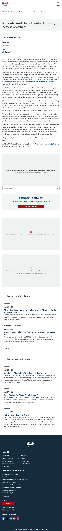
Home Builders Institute (9, 482)
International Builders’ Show (10, 474)
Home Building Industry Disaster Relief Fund (15, 479)
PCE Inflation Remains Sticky (16, 415)
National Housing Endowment (10, 493)
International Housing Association (11, 487)
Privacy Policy (25, 461)
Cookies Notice (25, 464)
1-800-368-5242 (7, 501)
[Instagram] (18, 518)
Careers (23, 458)
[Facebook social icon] (3, 518)
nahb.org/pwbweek (51, 144)
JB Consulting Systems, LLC (27, 79)
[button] (57, 188)
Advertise (24, 456)
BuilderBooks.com (7, 477)
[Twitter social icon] (7, 518)
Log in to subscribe (31, 206)
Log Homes (5, 466)
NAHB (3, 12)
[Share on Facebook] (8, 52)
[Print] (10, 52)
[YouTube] (14, 518)
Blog (9, 12)
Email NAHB (8, 503)
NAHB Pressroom (7, 461)
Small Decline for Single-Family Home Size (22, 395)
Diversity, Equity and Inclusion (10, 458)
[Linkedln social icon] (11, 518)
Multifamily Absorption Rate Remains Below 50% (25, 373)
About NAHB (5, 456)
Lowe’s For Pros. (33, 144)
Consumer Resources (8, 464)
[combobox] (29, 188)
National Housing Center (9, 490)
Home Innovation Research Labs (11, 485)
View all (6, 349)
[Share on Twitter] (6, 52)
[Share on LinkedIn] (3, 52)
